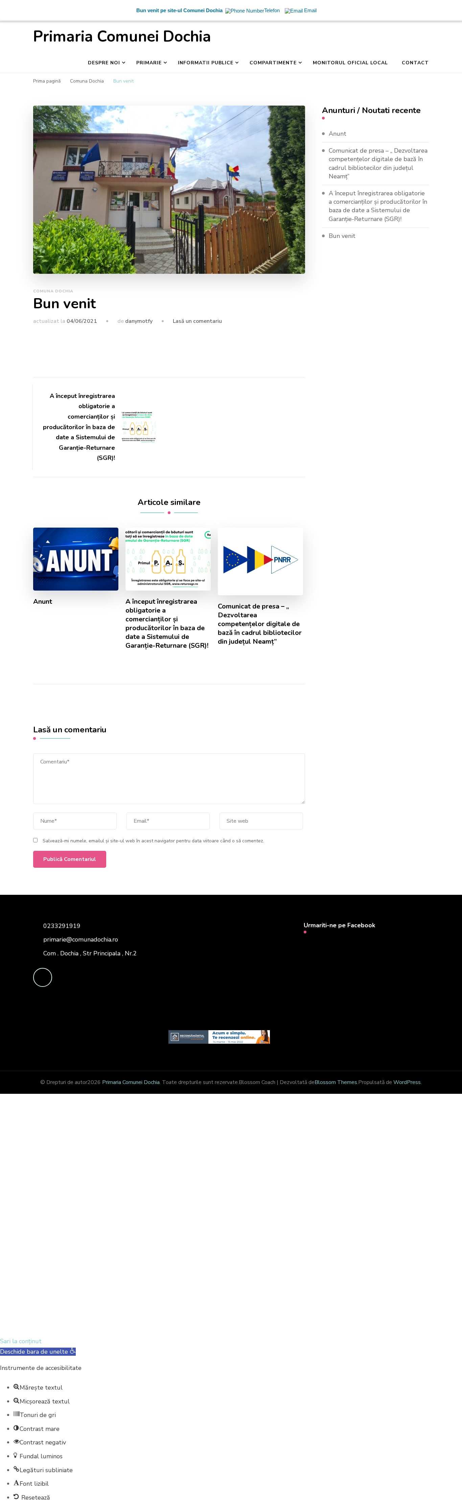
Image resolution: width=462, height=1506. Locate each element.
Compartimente (273, 63)
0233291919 (61, 926)
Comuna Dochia (53, 291)
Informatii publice (205, 63)
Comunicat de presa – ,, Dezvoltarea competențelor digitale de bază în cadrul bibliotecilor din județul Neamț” (260, 624)
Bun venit (342, 236)
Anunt (42, 601)
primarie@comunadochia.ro (80, 939)
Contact (415, 63)
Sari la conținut (21, 1341)
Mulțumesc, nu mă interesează (140, 1325)
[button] (38, 1352)
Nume (125, 1232)
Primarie (149, 63)
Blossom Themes (336, 1082)
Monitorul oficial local (350, 63)
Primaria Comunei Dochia (122, 36)
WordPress (407, 1082)
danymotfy (139, 321)
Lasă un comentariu (197, 321)
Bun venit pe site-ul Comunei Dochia (179, 10)
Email (43, 1231)
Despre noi (104, 63)
